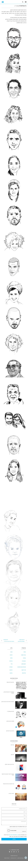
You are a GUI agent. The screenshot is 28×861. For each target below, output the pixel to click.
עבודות (24, 658)
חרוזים (11, 655)
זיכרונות (11, 670)
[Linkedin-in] (11, 851)
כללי (11, 664)
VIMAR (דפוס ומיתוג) (10, 721)
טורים (11, 658)
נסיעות (11, 673)
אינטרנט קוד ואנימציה (21, 667)
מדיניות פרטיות (11, 834)
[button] (23, 2)
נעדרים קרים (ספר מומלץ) (9, 764)
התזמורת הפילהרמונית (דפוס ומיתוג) (7, 701)
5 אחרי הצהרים (11, 793)
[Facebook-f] (18, 851)
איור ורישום (24, 670)
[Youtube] (9, 851)
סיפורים (11, 667)
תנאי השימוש (16, 834)
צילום (25, 652)
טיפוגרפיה (24, 661)
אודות (11, 652)
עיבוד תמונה (23, 655)
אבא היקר (12, 744)
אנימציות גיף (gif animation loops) (9, 692)
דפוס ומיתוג (23, 664)
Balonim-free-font (10, 682)
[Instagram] (16, 851)
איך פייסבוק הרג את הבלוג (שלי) (8, 783)
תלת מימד (24, 673)
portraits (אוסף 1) (10, 711)
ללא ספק (12, 754)
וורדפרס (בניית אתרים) (10, 730)
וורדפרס (10, 661)
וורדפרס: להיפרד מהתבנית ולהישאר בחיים (8, 774)
